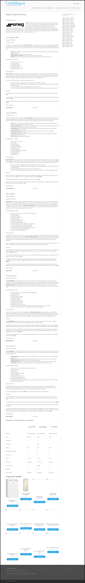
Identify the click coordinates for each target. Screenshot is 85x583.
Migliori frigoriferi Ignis (67, 42)
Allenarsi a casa (76, 8)
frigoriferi (35, 32)
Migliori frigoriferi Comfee (67, 30)
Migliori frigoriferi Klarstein (68, 27)
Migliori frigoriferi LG (66, 33)
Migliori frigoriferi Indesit (67, 40)
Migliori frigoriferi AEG (67, 46)
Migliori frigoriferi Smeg (67, 43)
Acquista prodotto (12, 505)
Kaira (13, 581)
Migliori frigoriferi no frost (67, 20)
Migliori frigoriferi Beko (67, 37)
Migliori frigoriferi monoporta (68, 23)
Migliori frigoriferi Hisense (67, 45)
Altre (70, 8)
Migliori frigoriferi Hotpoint (68, 19)
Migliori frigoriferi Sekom (67, 29)
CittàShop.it (15, 3)
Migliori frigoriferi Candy (67, 32)
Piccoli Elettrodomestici (49, 8)
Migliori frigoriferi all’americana (69, 26)
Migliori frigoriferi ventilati (67, 22)
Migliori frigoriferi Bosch (67, 35)
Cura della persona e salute (61, 8)
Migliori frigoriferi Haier (67, 39)
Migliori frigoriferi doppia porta (68, 25)
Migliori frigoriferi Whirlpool (68, 36)
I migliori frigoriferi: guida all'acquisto (69, 15)
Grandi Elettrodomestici (37, 8)
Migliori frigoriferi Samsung (68, 17)
